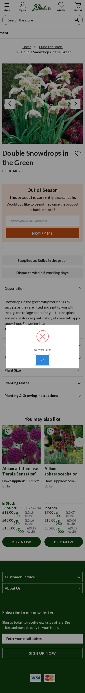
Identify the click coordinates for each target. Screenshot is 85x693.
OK (42, 359)
